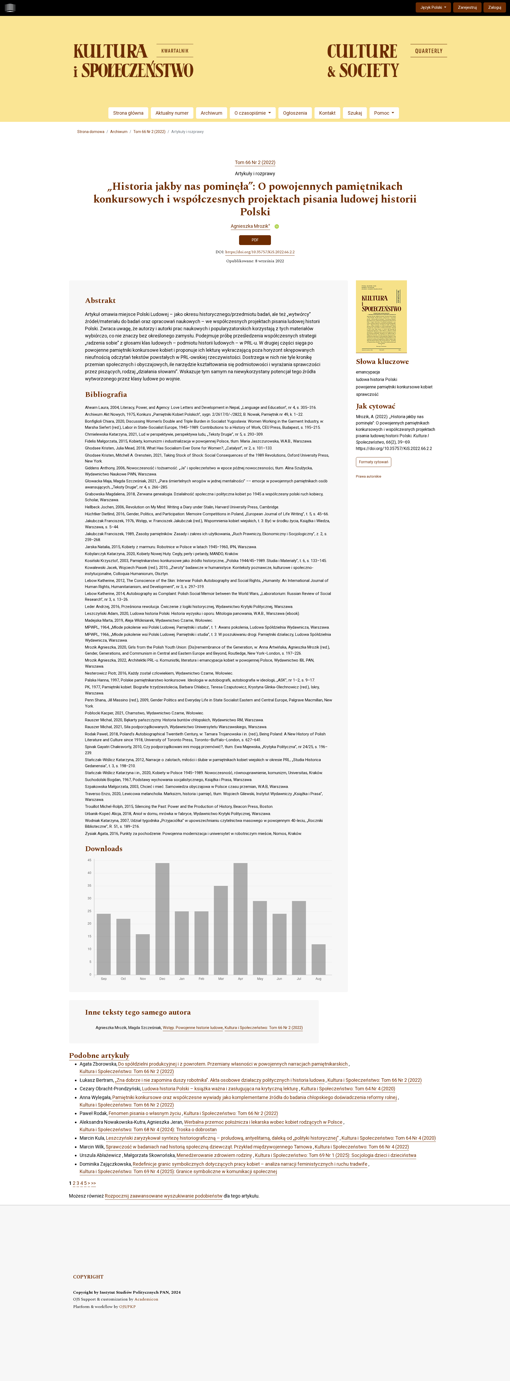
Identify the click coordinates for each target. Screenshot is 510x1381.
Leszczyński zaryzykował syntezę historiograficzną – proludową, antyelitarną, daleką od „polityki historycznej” (222, 1138)
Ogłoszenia (295, 113)
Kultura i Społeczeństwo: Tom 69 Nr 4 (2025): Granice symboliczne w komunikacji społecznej (178, 1171)
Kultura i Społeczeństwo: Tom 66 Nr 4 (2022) (362, 1147)
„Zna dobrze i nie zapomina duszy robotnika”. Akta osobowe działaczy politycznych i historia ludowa (220, 1080)
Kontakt (327, 113)
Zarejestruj (467, 7)
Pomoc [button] (382, 113)
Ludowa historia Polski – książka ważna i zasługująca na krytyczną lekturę (220, 1088)
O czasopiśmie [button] (251, 113)
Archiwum (211, 113)
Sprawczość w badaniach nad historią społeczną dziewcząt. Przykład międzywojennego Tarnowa (209, 1147)
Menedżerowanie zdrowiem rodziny (214, 1155)
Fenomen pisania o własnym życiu (145, 1113)
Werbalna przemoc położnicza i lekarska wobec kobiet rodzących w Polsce (263, 1122)
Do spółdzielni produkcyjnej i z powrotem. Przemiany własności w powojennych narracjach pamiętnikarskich (233, 1064)
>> (93, 1183)
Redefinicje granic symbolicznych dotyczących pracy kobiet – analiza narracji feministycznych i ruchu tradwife (250, 1164)
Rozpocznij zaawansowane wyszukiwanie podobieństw (164, 1196)
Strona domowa (90, 132)
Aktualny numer (172, 113)
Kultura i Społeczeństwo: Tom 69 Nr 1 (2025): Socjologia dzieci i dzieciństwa (335, 1155)
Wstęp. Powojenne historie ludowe (193, 1027)
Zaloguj (494, 7)
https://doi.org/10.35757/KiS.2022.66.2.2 (260, 252)
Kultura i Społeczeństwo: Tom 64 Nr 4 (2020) (348, 1088)
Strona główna (128, 113)
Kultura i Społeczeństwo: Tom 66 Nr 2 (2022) (264, 1027)
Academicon (146, 1299)
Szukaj (355, 113)
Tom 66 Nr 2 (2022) (149, 132)
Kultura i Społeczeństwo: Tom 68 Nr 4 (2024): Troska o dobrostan (148, 1129)
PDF (255, 240)
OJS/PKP (127, 1307)
